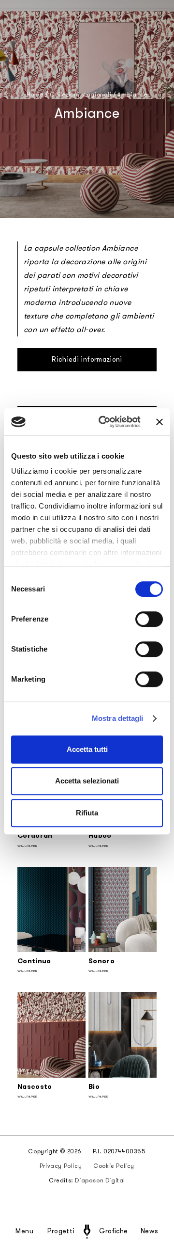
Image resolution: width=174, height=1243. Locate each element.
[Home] (87, 1232)
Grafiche (113, 1231)
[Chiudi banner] (159, 421)
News (150, 1231)
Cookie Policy (113, 1166)
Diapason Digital (100, 1180)
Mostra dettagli (118, 718)
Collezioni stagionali (81, 94)
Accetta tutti (87, 749)
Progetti (61, 1231)
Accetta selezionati (87, 781)
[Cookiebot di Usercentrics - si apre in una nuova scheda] (104, 421)
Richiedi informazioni (87, 359)
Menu (24, 1231)
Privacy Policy (61, 1166)
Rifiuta (87, 813)
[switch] (149, 619)
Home (35, 94)
